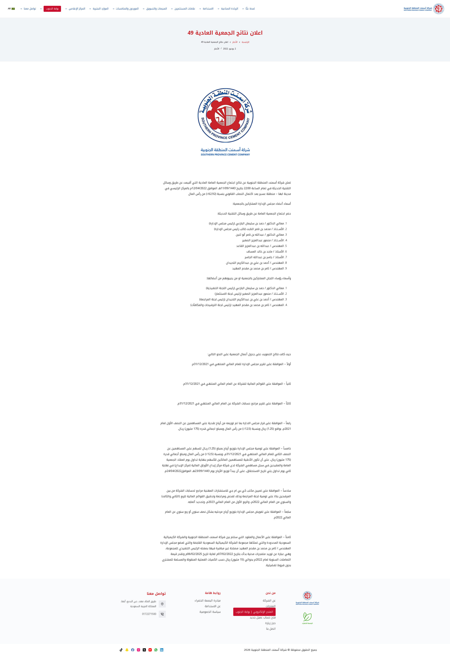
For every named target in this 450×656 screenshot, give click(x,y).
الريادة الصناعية (229, 8)
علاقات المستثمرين (185, 8)
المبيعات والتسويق (156, 8)
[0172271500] (162, 614)
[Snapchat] (126, 649)
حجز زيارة (270, 623)
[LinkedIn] (161, 649)
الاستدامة (208, 8)
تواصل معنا (30, 8)
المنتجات (271, 606)
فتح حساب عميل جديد (263, 617)
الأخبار (216, 49)
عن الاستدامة (213, 606)
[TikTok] (121, 649)
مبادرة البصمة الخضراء (208, 600)
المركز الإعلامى (77, 8)
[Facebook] (132, 649)
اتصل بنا (271, 628)
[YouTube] (150, 649)
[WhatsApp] (156, 649)
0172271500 (149, 614)
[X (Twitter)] (144, 649)
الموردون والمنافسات (127, 8)
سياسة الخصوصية (210, 612)
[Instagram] (138, 649)
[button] (11, 9)
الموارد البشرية (100, 8)
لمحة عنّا (250, 8)
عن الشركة (269, 600)
